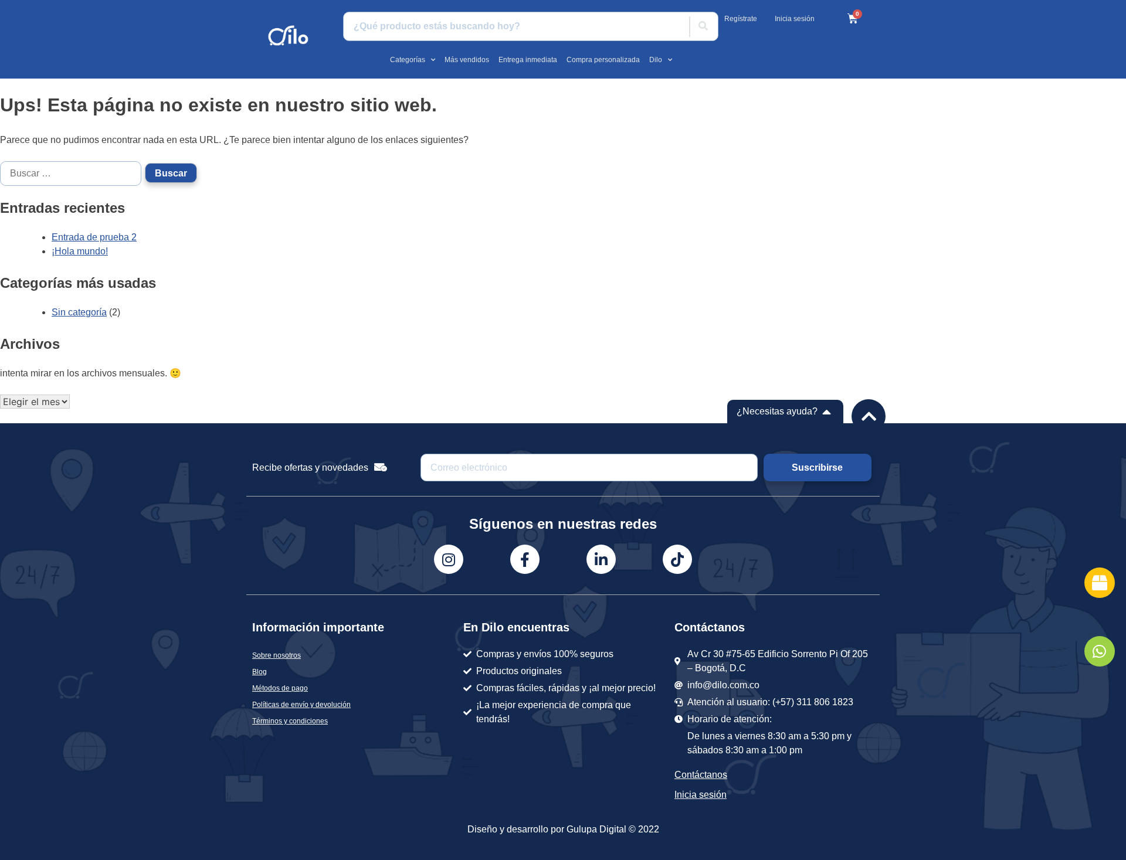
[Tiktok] (677, 559)
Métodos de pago (280, 688)
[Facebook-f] (525, 559)
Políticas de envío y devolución (301, 705)
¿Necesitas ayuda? (777, 411)
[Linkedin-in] (601, 559)
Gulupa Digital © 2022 (613, 829)
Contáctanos (700, 775)
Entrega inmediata (527, 60)
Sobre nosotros (276, 655)
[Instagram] (448, 559)
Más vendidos (467, 60)
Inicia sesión (795, 19)
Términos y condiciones (290, 721)
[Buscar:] (72, 172)
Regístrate (740, 19)
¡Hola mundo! (80, 251)
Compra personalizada (603, 60)
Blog (259, 672)
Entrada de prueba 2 (94, 237)
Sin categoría (79, 312)
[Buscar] (703, 26)
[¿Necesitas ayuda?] (827, 411)
